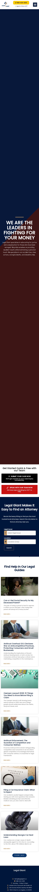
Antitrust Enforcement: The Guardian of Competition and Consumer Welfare (17, 742)
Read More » (7, 614)
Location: (7, 538)
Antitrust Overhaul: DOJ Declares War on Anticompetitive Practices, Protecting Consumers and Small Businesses (19, 647)
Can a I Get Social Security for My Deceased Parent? (19, 601)
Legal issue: (8, 529)
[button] (35, 5)
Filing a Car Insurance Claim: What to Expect (19, 791)
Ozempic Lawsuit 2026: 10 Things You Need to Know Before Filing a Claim (18, 695)
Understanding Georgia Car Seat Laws (18, 836)
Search (9, 548)
